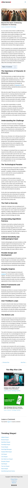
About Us (14, 482)
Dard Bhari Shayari (5, 442)
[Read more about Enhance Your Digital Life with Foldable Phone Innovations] (14, 379)
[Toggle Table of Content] (14, 67)
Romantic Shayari (5, 461)
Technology (13, 26)
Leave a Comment (5, 26)
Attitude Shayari (5, 437)
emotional (3, 274)
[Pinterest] (16, 485)
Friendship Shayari (5, 444)
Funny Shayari (4, 447)
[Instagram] (14, 485)
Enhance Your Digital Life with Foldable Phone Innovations (11, 388)
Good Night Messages (6, 449)
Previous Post (5, 362)
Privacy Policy (14, 479)
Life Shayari (4, 454)
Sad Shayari (4, 463)
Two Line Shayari (5, 466)
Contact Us (14, 481)
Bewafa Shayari (5, 439)
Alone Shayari (4, 468)
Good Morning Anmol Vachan (8, 471)
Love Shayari (4, 456)
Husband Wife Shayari (6, 451)
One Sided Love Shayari (7, 459)
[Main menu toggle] (25, 2)
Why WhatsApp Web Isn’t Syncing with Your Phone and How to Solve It (13, 407)
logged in (9, 421)
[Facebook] (12, 485)
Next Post (24, 362)
